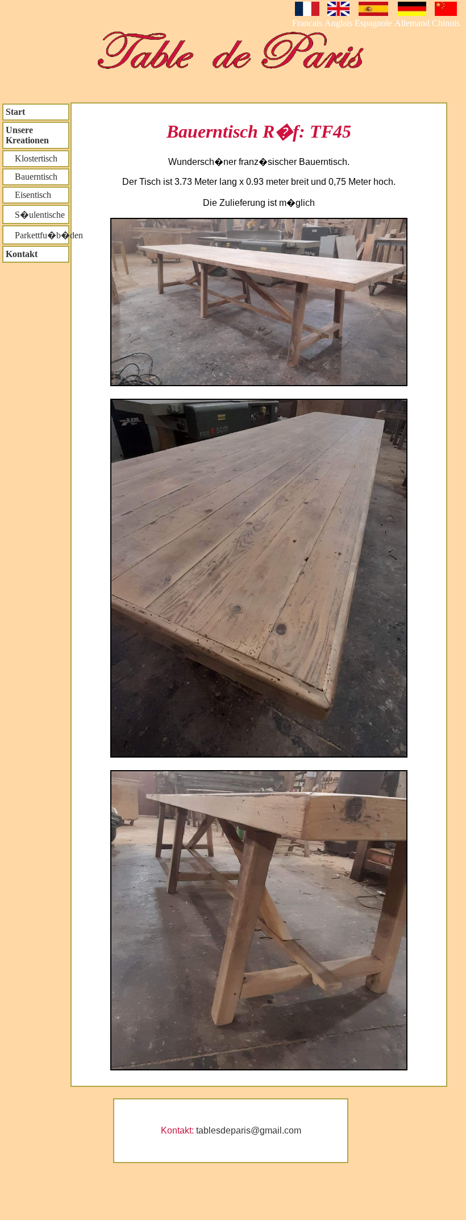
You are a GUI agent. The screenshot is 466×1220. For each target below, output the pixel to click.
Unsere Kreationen (27, 135)
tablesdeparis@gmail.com (248, 1130)
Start (15, 112)
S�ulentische (35, 215)
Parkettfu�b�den (37, 235)
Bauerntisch (31, 176)
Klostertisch (31, 158)
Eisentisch (28, 195)
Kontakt (22, 254)
